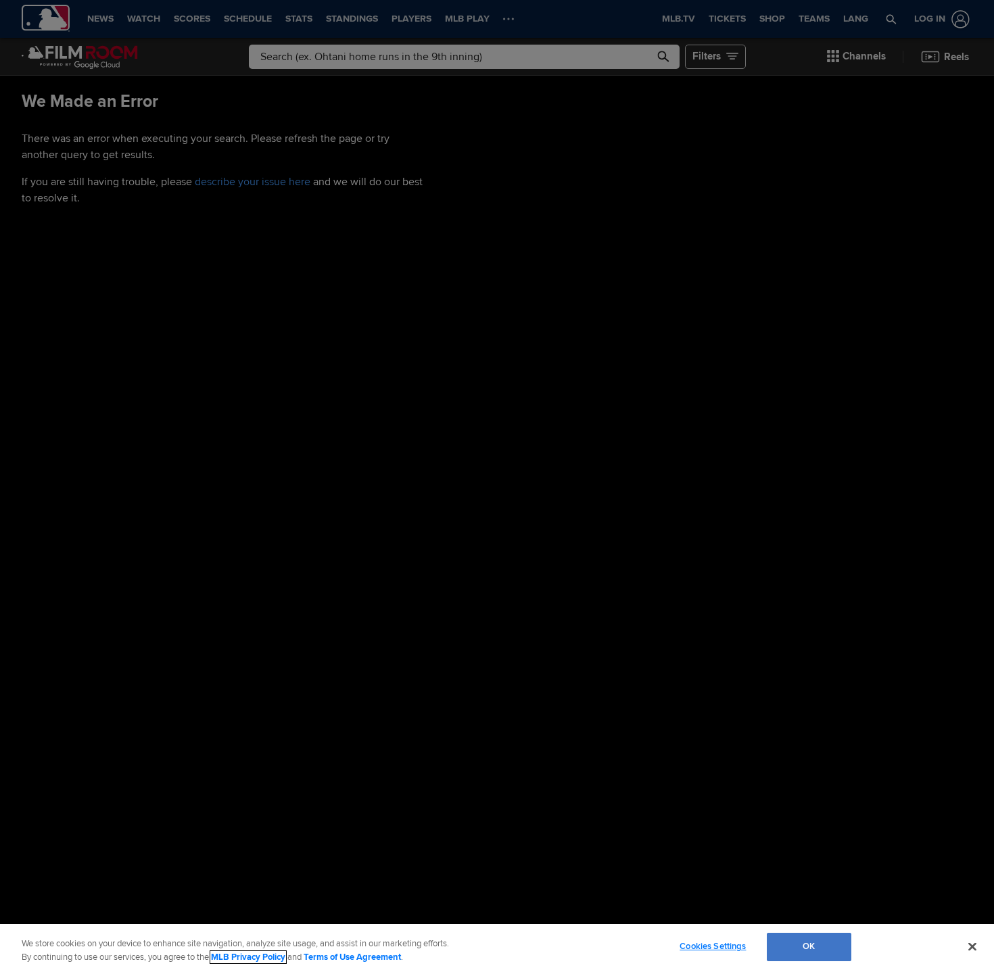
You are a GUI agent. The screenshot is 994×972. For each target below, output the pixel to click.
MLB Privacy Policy (248, 957)
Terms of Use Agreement (352, 957)
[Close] (972, 946)
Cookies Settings (713, 946)
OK (809, 946)
